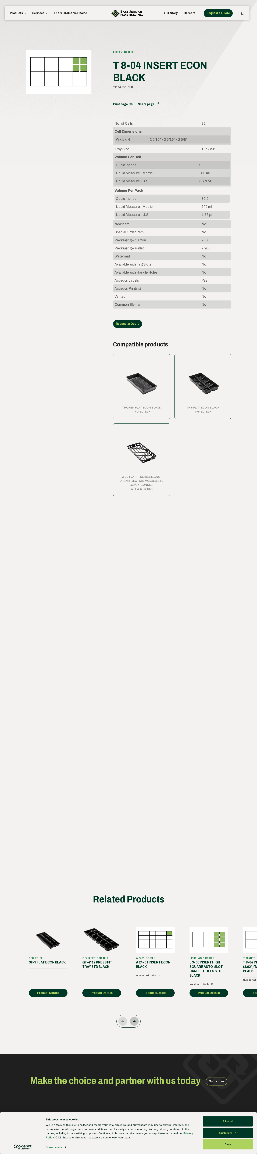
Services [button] (38, 13)
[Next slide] (134, 1021)
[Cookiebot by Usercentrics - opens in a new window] (22, 1147)
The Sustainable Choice (70, 13)
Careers (189, 13)
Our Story (171, 13)
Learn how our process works (134, 803)
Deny (228, 1144)
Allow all (228, 1121)
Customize (225, 1132)
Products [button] (16, 13)
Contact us (216, 1081)
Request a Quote (218, 13)
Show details (54, 1147)
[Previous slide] (122, 1021)
